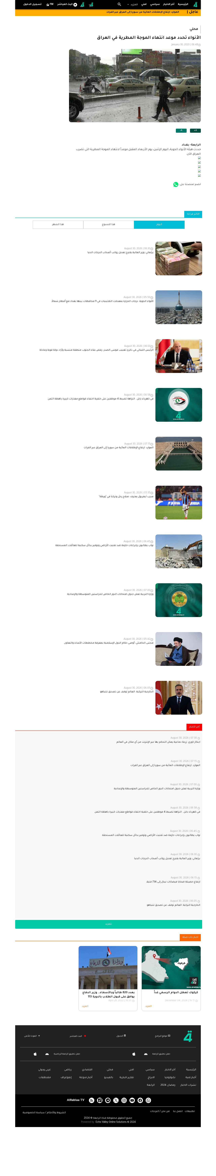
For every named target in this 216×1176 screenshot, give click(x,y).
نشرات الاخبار (188, 1085)
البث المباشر (76, 1036)
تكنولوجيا (170, 1077)
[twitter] (116, 1100)
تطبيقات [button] (190, 1111)
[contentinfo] (108, 474)
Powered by (88, 1122)
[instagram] (124, 1100)
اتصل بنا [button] (178, 1111)
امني (131, 1069)
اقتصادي (87, 1069)
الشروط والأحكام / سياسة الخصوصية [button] (44, 1113)
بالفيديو (108, 1077)
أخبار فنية (190, 1077)
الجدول (119, 1036)
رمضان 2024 (167, 1085)
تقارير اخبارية (126, 1077)
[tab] (155, 4)
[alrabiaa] (190, 1036)
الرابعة (151, 1085)
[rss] (92, 1100)
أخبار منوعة (85, 1077)
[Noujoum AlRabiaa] (91, 4)
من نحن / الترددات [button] (160, 1111)
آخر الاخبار (170, 1069)
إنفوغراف (66, 1077)
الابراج (151, 1077)
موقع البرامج (161, 1036)
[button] (132, 5)
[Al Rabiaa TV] (195, 4)
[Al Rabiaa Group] (82, 4)
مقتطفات (45, 1077)
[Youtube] (132, 1100)
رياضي (68, 1069)
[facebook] (140, 1100)
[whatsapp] (148, 1100)
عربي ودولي (44, 1069)
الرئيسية (191, 1069)
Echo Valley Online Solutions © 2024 (116, 1122)
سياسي (150, 1069)
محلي (110, 1069)
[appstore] (175, 184)
